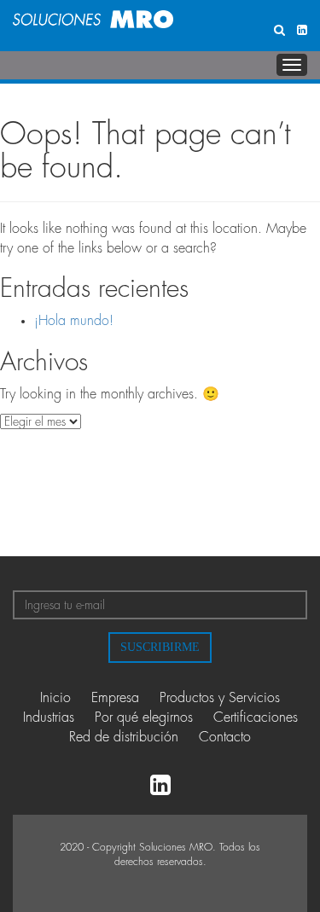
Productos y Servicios (220, 698)
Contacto (225, 737)
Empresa (115, 698)
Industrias (48, 717)
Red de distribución (123, 737)
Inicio (55, 698)
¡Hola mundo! (73, 321)
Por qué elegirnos (144, 717)
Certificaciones (255, 717)
